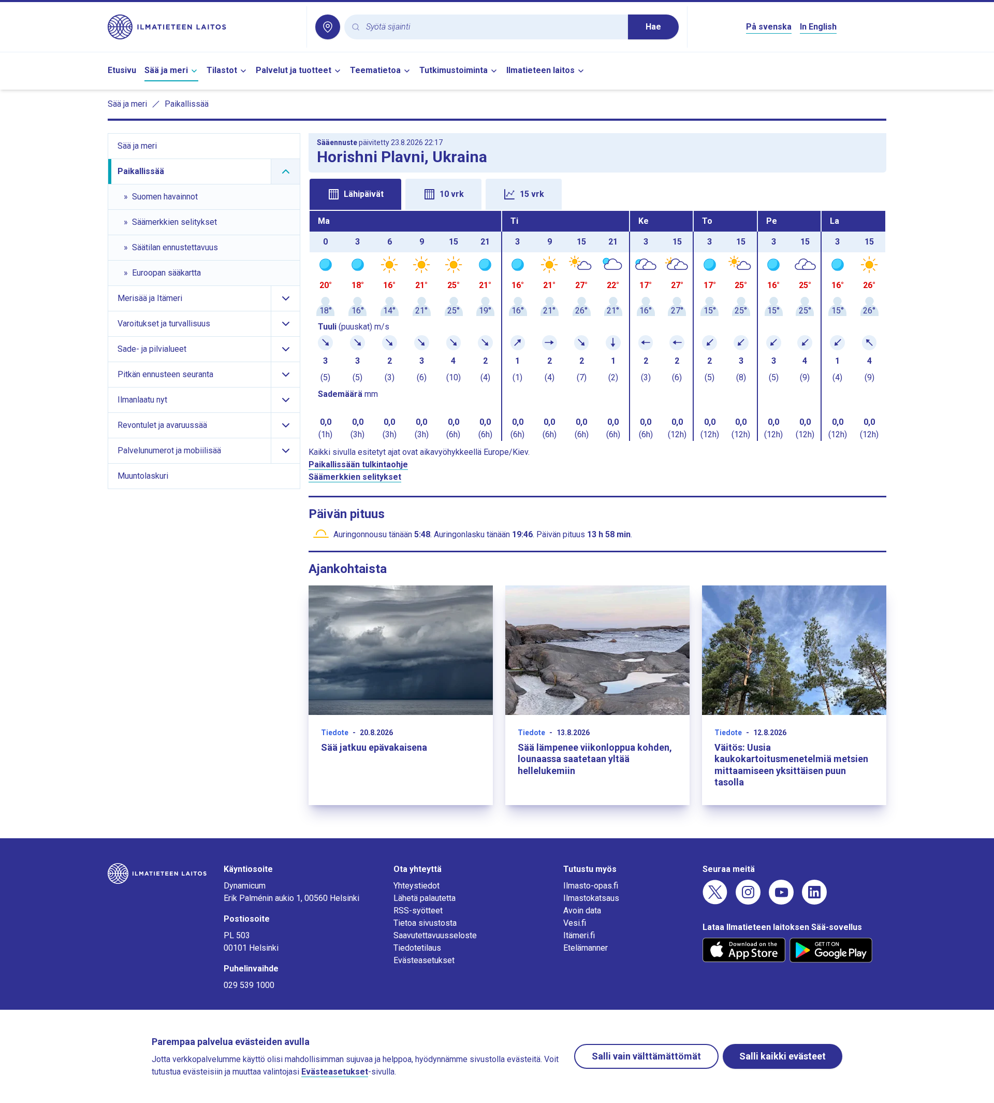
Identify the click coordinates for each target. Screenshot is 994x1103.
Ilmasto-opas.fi (590, 886)
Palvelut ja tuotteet (293, 70)
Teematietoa (375, 70)
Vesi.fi (574, 923)
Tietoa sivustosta (425, 923)
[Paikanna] (327, 27)
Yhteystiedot (416, 886)
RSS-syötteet (418, 910)
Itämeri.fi (579, 935)
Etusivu (122, 70)
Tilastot (222, 70)
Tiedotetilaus (417, 948)
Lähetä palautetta (424, 898)
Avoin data (582, 910)
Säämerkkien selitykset (355, 477)
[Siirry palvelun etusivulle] (203, 27)
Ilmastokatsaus (591, 898)
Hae (653, 27)
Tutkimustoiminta (453, 70)
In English (818, 27)
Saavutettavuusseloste (435, 935)
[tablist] (597, 193)
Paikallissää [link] (187, 104)
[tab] (355, 194)
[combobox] (493, 27)
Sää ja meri (166, 70)
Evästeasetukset (424, 960)
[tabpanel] (597, 326)
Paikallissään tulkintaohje (358, 464)
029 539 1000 (249, 985)
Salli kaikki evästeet (782, 1056)
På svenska (769, 27)
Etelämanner (585, 948)
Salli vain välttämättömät (646, 1056)
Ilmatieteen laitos (540, 70)
